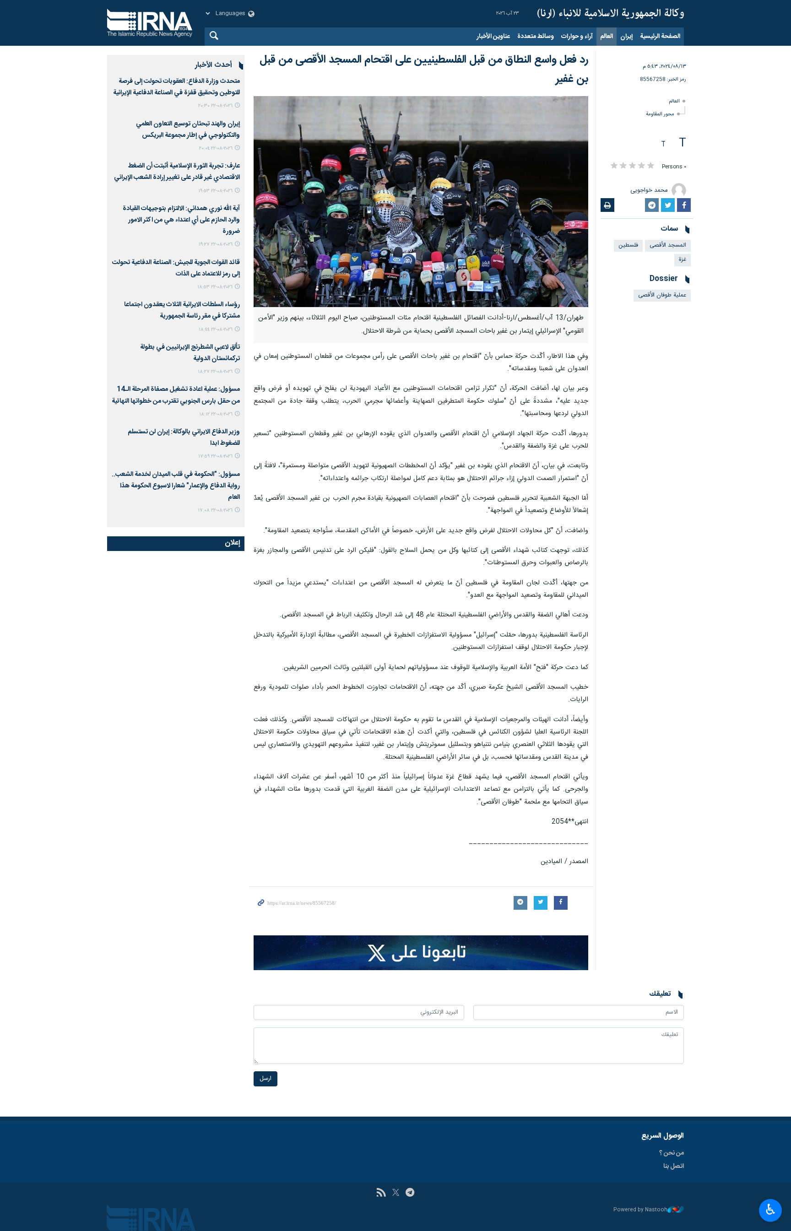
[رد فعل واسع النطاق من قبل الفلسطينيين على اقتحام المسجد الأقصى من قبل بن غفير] (421, 201)
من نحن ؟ (671, 1153)
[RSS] (381, 1193)
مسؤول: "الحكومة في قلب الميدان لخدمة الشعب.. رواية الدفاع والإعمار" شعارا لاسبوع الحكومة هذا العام (176, 486)
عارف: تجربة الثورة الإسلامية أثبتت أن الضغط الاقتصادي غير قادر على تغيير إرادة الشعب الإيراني (177, 172)
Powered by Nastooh (640, 1210)
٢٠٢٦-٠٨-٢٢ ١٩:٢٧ (216, 244)
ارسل (265, 1079)
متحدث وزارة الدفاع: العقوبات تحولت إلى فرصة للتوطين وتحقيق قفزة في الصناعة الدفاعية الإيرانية (176, 87)
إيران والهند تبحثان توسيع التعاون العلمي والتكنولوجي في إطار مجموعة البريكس (188, 130)
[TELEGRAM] (410, 1193)
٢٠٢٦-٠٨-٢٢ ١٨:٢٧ (215, 371)
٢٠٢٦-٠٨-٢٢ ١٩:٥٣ (215, 191)
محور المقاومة (660, 114)
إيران (626, 36)
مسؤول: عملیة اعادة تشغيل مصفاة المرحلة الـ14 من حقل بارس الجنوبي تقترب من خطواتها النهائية (176, 395)
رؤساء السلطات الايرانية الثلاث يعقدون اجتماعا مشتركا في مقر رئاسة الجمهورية (182, 310)
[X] (396, 1193)
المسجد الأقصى (668, 245)
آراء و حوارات (577, 36)
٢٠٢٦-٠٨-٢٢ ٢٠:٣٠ (215, 106)
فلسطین (628, 245)
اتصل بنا (673, 1166)
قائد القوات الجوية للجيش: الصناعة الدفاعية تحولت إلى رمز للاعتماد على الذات (176, 268)
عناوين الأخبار (493, 36)
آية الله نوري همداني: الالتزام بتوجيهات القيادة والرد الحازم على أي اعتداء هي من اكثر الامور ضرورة (181, 220)
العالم (606, 36)
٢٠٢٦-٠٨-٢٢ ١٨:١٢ (216, 414)
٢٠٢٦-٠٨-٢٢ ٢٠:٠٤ (216, 148)
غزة (682, 260)
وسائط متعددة (535, 36)
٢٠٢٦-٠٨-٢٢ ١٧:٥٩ (215, 456)
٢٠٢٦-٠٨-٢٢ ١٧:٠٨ (215, 510)
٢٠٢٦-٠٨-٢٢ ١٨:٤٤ (216, 329)
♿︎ (770, 1209)
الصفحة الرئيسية (660, 36)
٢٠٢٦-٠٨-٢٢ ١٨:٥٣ (215, 287)
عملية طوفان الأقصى (662, 295)
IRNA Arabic (610, 14)
